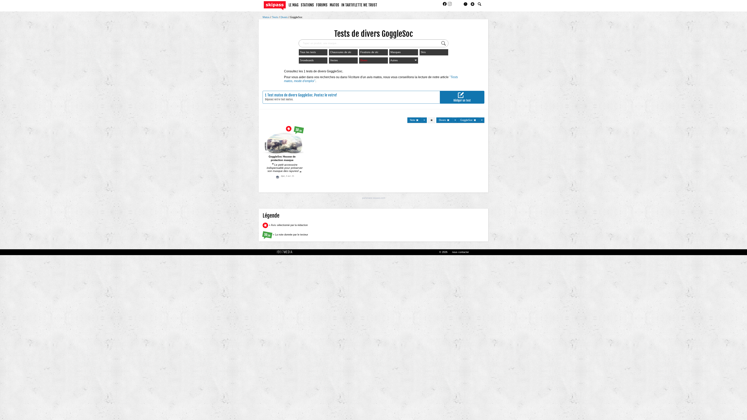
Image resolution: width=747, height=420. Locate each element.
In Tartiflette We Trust (359, 5)
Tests (275, 17)
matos (334, 5)
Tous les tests (308, 52)
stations (307, 5)
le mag (293, 5)
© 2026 (443, 252)
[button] (472, 4)
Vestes (334, 60)
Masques (395, 52)
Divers (284, 17)
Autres (394, 60)
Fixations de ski (369, 52)
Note (413, 120)
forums (321, 5)
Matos (266, 17)
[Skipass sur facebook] (445, 5)
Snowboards (307, 60)
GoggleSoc (296, 17)
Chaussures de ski (340, 52)
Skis (423, 52)
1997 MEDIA (285, 252)
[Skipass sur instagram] (450, 5)
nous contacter (460, 252)
